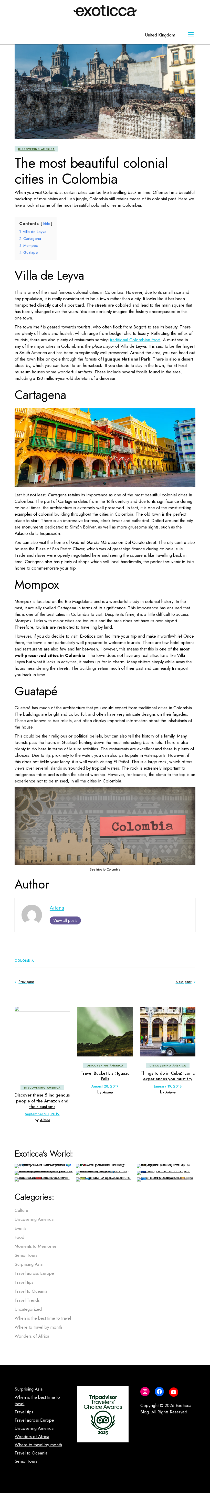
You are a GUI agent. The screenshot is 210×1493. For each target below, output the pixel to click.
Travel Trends (27, 1300)
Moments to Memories (36, 1246)
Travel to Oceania (31, 1291)
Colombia (24, 960)
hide (46, 223)
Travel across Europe (34, 1273)
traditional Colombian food (135, 340)
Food (19, 1237)
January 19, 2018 (168, 1086)
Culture (21, 1210)
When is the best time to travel (43, 1318)
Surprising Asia (29, 1264)
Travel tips (24, 1282)
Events (20, 1228)
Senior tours (26, 1255)
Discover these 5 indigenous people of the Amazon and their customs (42, 1101)
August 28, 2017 (105, 1086)
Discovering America (36, 149)
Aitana (57, 908)
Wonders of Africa (32, 1336)
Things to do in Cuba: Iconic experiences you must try (168, 1076)
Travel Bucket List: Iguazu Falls (105, 1076)
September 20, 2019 (42, 1114)
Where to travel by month (38, 1327)
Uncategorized (28, 1309)
